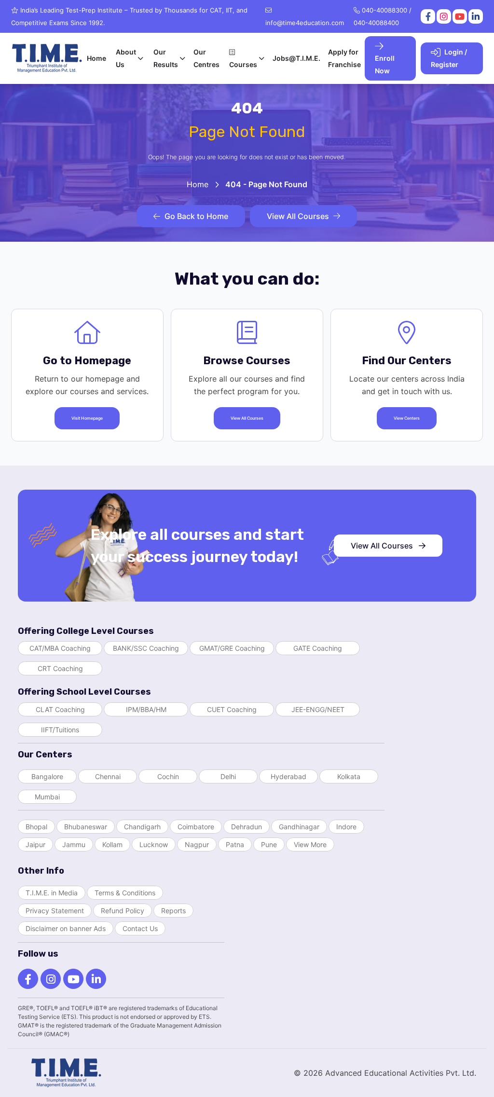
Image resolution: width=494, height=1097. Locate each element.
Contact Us (140, 928)
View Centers (407, 418)
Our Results (165, 58)
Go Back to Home (196, 216)
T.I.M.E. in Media (52, 893)
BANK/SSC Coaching (146, 648)
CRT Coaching (60, 668)
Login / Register (449, 58)
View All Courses (298, 216)
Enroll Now (385, 64)
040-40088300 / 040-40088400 (383, 16)
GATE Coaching (317, 648)
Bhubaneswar (85, 827)
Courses (243, 64)
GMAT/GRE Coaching (232, 648)
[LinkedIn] (475, 16)
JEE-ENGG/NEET (317, 709)
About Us (126, 58)
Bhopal (36, 827)
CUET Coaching (232, 709)
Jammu (73, 844)
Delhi (228, 776)
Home (96, 58)
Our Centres (206, 58)
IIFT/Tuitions (60, 730)
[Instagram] (443, 16)
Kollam (112, 844)
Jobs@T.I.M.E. (296, 58)
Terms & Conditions (125, 893)
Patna (235, 844)
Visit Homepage (87, 418)
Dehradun (246, 827)
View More (310, 844)
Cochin (168, 776)
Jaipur (35, 844)
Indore (346, 827)
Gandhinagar (299, 827)
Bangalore (47, 776)
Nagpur (197, 844)
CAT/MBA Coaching (60, 648)
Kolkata (348, 776)
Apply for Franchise (344, 58)
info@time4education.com (304, 23)
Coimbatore (196, 827)
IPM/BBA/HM (146, 709)
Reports (173, 910)
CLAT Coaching (60, 709)
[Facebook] (427, 16)
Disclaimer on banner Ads (66, 928)
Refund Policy (122, 910)
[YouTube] (459, 16)
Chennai (108, 776)
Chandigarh (142, 827)
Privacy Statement (55, 910)
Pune (269, 844)
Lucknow (153, 844)
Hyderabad (288, 776)
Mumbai (47, 797)
